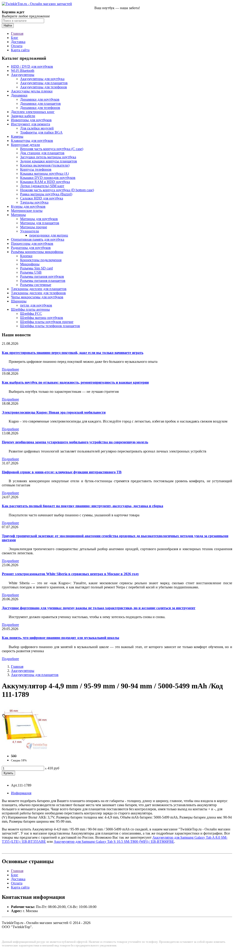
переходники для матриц (48, 235)
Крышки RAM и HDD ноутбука (45, 182)
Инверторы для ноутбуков (31, 120)
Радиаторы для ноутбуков (31, 248)
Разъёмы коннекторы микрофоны (37, 252)
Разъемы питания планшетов (42, 281)
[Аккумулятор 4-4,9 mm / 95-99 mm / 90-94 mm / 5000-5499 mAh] (25, 748)
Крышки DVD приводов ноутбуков (47, 178)
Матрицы (18, 215)
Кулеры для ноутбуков (28, 206)
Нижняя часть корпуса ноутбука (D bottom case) (57, 190)
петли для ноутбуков (36, 305)
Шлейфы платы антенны (30, 309)
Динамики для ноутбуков (39, 99)
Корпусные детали (25, 145)
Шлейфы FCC (31, 313)
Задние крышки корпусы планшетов (48, 161)
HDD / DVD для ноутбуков (32, 66)
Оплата (16, 46)
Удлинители (29, 231)
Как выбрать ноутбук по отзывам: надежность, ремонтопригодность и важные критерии (75, 382)
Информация (21, 793)
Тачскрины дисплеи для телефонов (38, 293)
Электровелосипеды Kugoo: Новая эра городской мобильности (54, 412)
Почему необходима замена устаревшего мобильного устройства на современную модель (75, 442)
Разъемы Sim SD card (36, 268)
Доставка (18, 42)
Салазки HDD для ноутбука (41, 198)
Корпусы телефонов (35, 169)
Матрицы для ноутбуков (39, 219)
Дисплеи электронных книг (33, 112)
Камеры (17, 136)
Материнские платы (27, 211)
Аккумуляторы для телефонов (43, 87)
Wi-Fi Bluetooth (22, 71)
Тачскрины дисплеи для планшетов (38, 289)
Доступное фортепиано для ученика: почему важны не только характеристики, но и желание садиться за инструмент (98, 608)
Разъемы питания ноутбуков (42, 276)
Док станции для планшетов (42, 153)
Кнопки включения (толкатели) (44, 165)
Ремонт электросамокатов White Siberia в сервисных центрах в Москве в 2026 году (70, 574)
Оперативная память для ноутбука (37, 239)
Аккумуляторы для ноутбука (42, 79)
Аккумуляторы (22, 75)
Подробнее (10, 369)
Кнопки (26, 256)
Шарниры (19, 301)
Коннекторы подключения (40, 260)
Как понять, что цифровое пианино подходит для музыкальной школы (60, 638)
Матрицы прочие (33, 227)
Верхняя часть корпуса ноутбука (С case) (51, 149)
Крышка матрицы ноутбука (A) (44, 173)
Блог (14, 38)
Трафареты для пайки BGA (41, 132)
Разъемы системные (35, 285)
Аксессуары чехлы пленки (32, 91)
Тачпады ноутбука (34, 202)
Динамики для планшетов (40, 103)
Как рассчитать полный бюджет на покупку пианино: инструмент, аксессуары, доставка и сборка (82, 506)
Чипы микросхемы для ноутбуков (37, 297)
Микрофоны (30, 264)
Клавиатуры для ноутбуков (32, 141)
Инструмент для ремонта (30, 124)
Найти (8, 25)
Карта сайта (20, 50)
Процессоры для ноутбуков (32, 243)
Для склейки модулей (37, 128)
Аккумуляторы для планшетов (44, 83)
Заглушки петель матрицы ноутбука (48, 157)
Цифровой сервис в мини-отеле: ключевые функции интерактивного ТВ (62, 472)
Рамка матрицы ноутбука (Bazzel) (46, 194)
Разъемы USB (31, 272)
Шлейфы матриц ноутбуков (41, 318)
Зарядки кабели (23, 116)
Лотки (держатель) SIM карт (42, 186)
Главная (17, 33)
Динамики (19, 95)
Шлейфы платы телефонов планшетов (50, 326)
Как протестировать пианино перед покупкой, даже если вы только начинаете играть (72, 353)
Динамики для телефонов (40, 108)
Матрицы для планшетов (39, 223)
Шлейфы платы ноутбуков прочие (46, 322)
